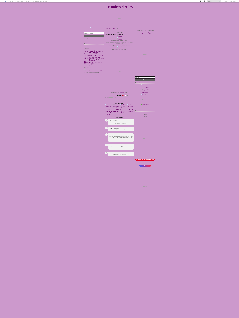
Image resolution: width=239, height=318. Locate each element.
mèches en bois (91, 58)
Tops (102, 55)
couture (98, 56)
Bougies (86, 57)
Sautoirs (86, 58)
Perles (88, 54)
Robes (85, 60)
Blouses (96, 57)
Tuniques (99, 60)
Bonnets (90, 57)
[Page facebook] (94, 70)
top (99, 58)
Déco (99, 57)
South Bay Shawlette (88, 55)
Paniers (97, 58)
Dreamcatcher (98, 53)
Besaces (93, 57)
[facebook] (200, 1)
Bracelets (92, 60)
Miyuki (100, 62)
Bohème (89, 62)
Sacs (94, 55)
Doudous (102, 58)
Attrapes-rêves (100, 51)
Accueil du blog (145, 32)
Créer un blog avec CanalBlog (145, 33)
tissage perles (88, 65)
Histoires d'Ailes (108, 28)
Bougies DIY (93, 53)
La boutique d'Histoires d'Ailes (90, 40)
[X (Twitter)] (202, 1)
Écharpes (95, 64)
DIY (85, 53)
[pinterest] (204, 1)
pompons (97, 62)
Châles (86, 51)
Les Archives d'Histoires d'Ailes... (90, 45)
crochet (93, 51)
